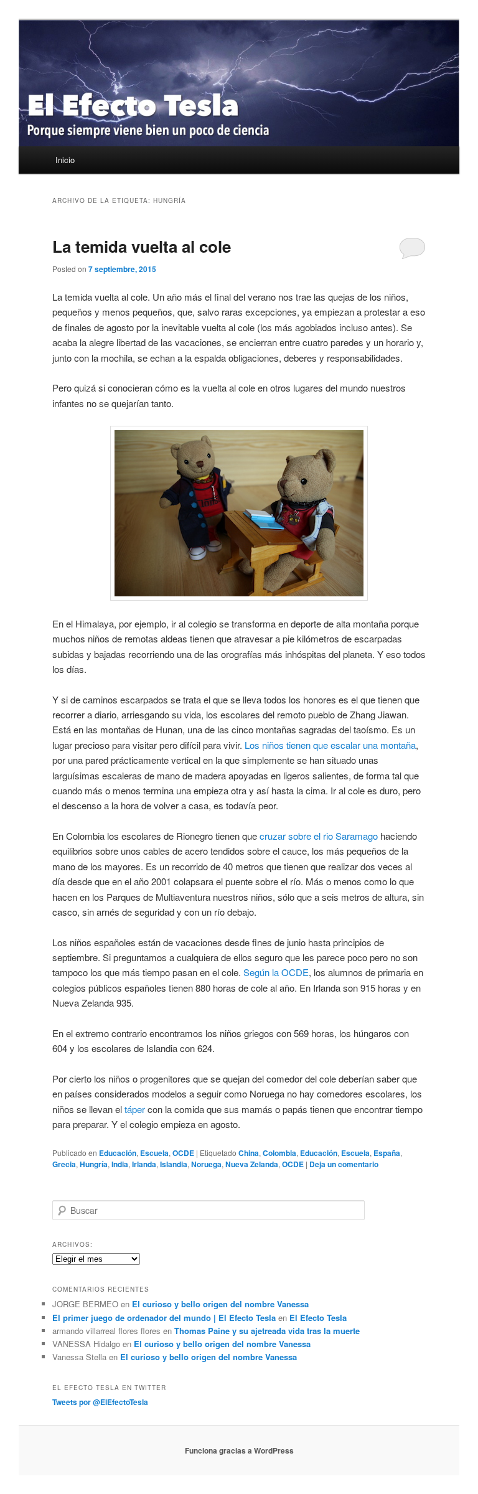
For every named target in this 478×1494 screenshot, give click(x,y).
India (119, 1164)
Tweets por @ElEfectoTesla (100, 1401)
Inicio (65, 160)
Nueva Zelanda (251, 1164)
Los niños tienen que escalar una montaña (330, 744)
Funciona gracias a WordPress (239, 1450)
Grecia (64, 1164)
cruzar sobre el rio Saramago (319, 835)
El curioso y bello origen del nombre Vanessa (220, 1304)
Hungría (94, 1164)
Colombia (279, 1152)
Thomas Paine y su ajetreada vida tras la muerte (267, 1331)
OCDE (183, 1152)
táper (134, 1109)
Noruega (206, 1164)
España (386, 1152)
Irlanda (144, 1164)
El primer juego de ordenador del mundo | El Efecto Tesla (164, 1317)
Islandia (173, 1164)
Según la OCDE (276, 972)
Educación (117, 1152)
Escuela (154, 1152)
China (248, 1152)
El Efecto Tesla (318, 1317)
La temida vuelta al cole (141, 246)
